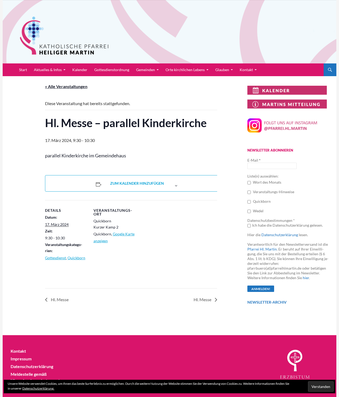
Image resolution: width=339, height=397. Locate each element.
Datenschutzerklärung (279, 234)
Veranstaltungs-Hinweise (273, 191)
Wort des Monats (266, 182)
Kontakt (246, 69)
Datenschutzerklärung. (38, 388)
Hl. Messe (59, 299)
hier (306, 277)
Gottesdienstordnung (111, 69)
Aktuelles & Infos (48, 69)
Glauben (222, 69)
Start (23, 69)
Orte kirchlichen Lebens (185, 69)
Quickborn (76, 258)
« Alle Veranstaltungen (66, 86)
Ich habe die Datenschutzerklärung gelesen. (287, 225)
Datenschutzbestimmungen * (271, 220)
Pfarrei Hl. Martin (262, 249)
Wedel (258, 211)
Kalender (79, 69)
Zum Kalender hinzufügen (137, 183)
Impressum (21, 358)
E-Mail (254, 160)
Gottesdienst (55, 258)
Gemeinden (145, 69)
